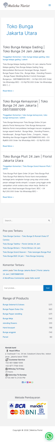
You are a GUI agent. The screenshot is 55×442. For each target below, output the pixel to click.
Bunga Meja (8, 318)
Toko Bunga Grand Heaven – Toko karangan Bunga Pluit (27, 252)
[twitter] (25, 382)
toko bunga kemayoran (32, 115)
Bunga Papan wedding (12, 314)
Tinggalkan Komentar (12, 57)
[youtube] (30, 382)
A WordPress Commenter (13, 278)
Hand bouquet (9, 328)
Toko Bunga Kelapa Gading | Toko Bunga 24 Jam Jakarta (24, 49)
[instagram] (27, 382)
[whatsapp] (32, 382)
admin (5, 270)
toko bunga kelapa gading (34, 57)
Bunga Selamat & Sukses (13, 305)
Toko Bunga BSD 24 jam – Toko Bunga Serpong (23, 256)
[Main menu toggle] (49, 5)
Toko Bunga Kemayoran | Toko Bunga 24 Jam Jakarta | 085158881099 (25, 105)
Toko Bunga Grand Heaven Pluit (36, 166)
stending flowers (10, 323)
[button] (49, 436)
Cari (48, 288)
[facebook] (23, 382)
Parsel (5, 337)
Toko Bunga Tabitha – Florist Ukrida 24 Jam (21, 244)
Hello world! (35, 278)
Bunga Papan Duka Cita (13, 309)
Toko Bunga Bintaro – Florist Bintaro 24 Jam (21, 248)
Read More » (8, 90)
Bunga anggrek (9, 332)
